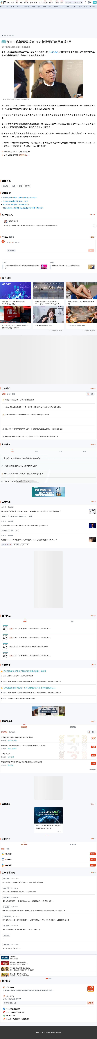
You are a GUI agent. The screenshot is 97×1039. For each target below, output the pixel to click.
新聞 (12, 3)
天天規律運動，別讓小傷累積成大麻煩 (81, 303)
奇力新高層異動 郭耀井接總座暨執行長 (16, 204)
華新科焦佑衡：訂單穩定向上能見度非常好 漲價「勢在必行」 (23, 208)
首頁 (8, 3)
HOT (11, 629)
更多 (92, 394)
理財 (67, 7)
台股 (16, 3)
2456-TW (53, 52)
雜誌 (85, 7)
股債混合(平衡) (12, 740)
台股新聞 (11, 36)
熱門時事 (26, 7)
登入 (91, 2)
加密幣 (45, 3)
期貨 (49, 7)
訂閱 (61, 3)
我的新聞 (92, 7)
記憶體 (9, 854)
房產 (62, 7)
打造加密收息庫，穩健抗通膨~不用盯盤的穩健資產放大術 (28, 647)
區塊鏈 (56, 7)
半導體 (9, 865)
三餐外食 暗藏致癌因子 (43, 326)
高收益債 (10, 765)
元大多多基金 (5, 754)
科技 (12, 7)
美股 (21, 3)
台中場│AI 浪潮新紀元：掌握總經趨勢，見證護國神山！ (30, 629)
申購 (93, 747)
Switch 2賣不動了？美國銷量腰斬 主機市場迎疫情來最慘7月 (15, 327)
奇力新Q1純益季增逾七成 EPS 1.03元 (15, 201)
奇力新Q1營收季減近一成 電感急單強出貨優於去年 (20, 198)
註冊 (94, 2)
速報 (33, 7)
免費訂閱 (90, 1003)
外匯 (35, 3)
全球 (40, 3)
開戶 (93, 739)
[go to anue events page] (85, 2)
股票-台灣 (11, 757)
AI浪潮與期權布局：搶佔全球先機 (17, 151)
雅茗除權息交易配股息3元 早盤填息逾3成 (66, 266)
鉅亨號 (57, 3)
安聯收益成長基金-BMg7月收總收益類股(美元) (17, 737)
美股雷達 (10, 507)
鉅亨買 (51, 3)
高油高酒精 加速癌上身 (76, 326)
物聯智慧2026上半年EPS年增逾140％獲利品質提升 (13, 303)
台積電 (9, 859)
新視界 (74, 7)
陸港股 (26, 3)
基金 (31, 3)
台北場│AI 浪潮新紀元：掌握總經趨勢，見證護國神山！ (30, 638)
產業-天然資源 (12, 749)
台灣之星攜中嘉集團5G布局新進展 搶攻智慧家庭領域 (22, 267)
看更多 (92, 214)
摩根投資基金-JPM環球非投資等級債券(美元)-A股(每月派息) (21, 762)
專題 (80, 7)
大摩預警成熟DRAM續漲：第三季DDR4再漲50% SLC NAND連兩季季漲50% (48, 303)
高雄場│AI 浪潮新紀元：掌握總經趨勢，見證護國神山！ (30, 656)
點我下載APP (24, 155)
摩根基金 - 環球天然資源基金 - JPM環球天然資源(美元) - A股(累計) (23, 745)
